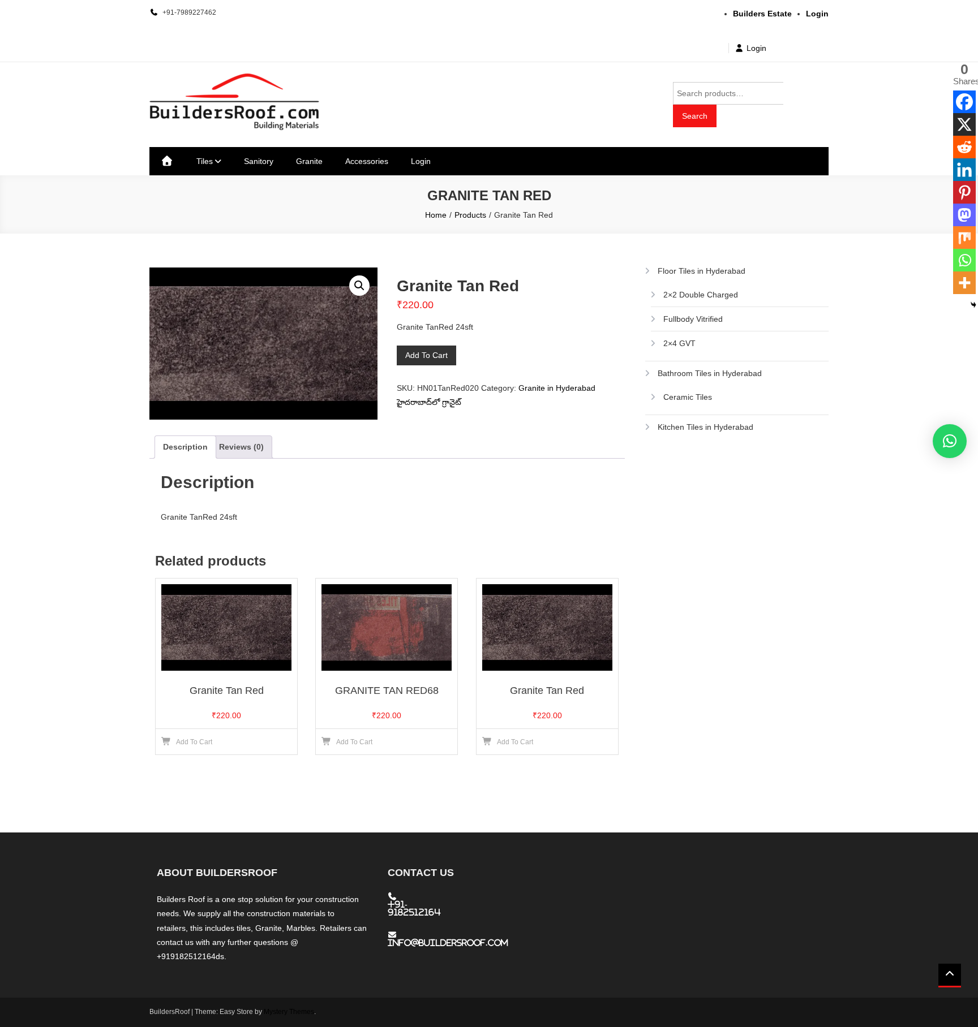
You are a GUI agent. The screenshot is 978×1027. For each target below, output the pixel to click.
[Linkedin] (964, 169)
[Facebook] (964, 101)
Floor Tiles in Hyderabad (701, 270)
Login (756, 48)
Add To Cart (426, 355)
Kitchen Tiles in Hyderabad (705, 426)
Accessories (366, 161)
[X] (964, 124)
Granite (309, 161)
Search (694, 115)
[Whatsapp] (964, 260)
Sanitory (258, 161)
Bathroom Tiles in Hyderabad (710, 373)
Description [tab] (185, 446)
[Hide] (973, 304)
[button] (359, 285)
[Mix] (964, 237)
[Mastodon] (964, 215)
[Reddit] (964, 147)
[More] (964, 282)
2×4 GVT (679, 343)
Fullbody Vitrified (693, 318)
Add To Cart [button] (194, 742)
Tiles (204, 161)
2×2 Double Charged (700, 294)
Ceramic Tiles (687, 397)
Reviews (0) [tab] (241, 446)
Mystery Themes (289, 1012)
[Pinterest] (964, 192)
